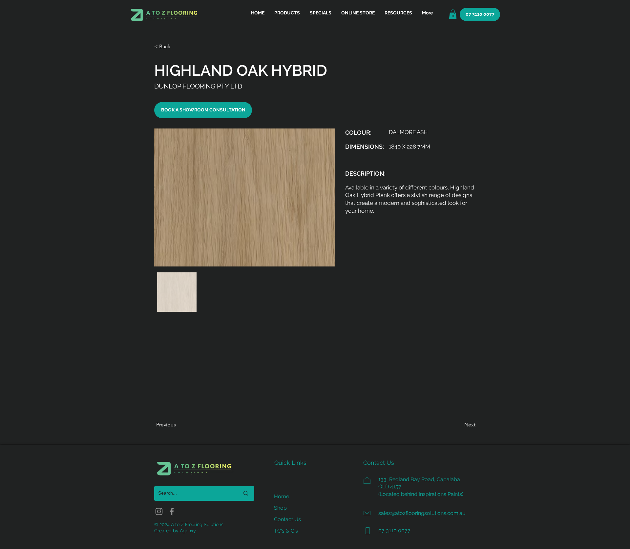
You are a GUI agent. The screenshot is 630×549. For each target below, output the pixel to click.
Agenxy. (188, 530)
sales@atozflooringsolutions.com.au (422, 513)
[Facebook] (172, 511)
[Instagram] (159, 511)
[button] (398, 13)
